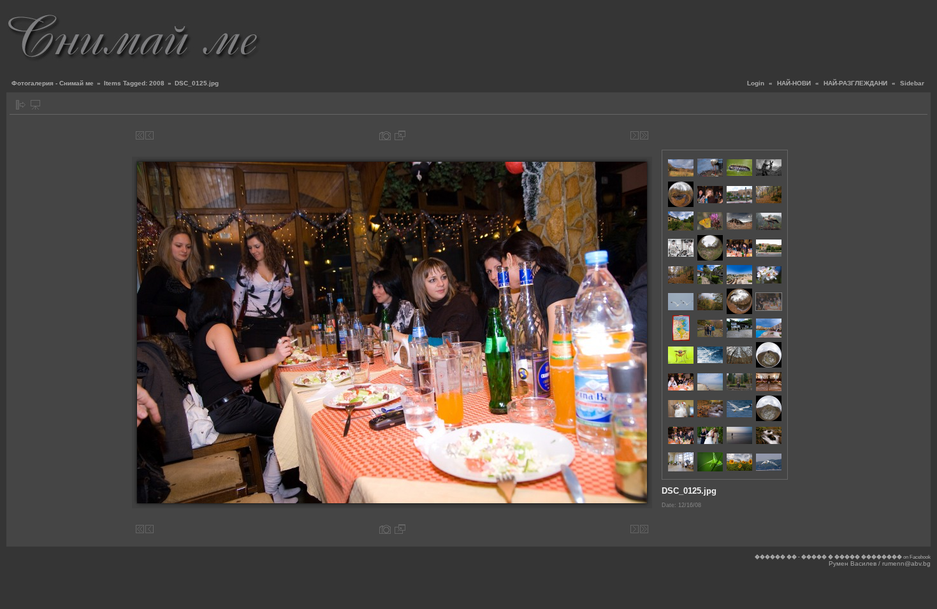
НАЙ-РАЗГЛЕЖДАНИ (855, 83)
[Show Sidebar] (20, 105)
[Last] (644, 135)
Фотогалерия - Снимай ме (52, 83)
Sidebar (912, 83)
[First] (140, 135)
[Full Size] (400, 135)
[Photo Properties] (385, 135)
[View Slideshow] (35, 105)
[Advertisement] (699, 35)
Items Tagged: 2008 (134, 83)
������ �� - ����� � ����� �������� (828, 557)
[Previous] (149, 135)
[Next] (634, 135)
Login (755, 83)
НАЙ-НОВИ (794, 83)
